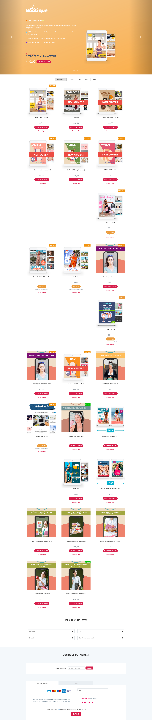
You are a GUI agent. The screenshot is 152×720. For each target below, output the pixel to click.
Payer (76, 714)
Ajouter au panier (44, 62)
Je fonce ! (110, 232)
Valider (89, 668)
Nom (81, 631)
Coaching (71, 79)
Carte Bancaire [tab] (42, 683)
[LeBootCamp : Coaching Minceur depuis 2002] (37, 8)
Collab (79, 79)
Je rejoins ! (42, 446)
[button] (11, 37)
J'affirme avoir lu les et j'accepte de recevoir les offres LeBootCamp (66, 709)
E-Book (94, 79)
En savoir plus (30, 54)
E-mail (31, 638)
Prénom (32, 631)
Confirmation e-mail (86, 638)
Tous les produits (60, 79)
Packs (86, 79)
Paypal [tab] (76, 683)
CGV (58, 709)
